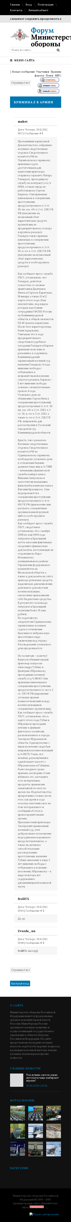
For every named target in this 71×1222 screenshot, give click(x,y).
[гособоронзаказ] (53, 1113)
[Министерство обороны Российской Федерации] (17, 1113)
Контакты (16, 10)
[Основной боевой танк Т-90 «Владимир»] (35, 1149)
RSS (57, 75)
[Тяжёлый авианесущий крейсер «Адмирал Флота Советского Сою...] (35, 1131)
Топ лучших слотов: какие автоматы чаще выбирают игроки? (42, 1078)
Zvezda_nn (26, 931)
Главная (15, 4)
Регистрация (45, 4)
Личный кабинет (38, 10)
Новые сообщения (23, 71)
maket (22, 121)
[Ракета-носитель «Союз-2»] (17, 1149)
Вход (29, 4)
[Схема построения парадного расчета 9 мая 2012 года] (53, 1131)
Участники (42, 71)
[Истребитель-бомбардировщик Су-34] (53, 1149)
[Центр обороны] (35, 1113)
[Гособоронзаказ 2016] (17, 1131)
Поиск (49, 75)
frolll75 (23, 899)
